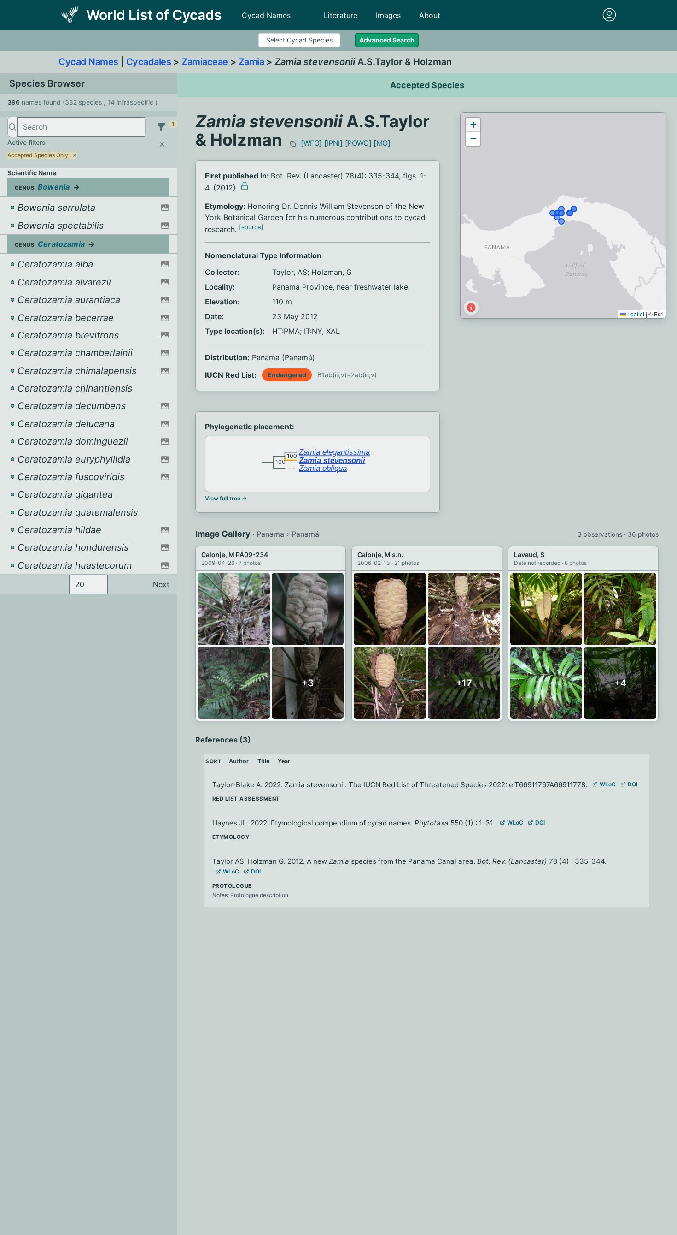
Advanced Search (386, 40)
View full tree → (226, 498)
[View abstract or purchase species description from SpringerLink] (244, 185)
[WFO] (311, 143)
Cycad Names (266, 15)
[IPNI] (333, 143)
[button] (473, 125)
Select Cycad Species (299, 40)
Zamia (251, 61)
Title (263, 761)
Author (239, 761)
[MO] (382, 143)
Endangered (287, 375)
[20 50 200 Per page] (88, 584)
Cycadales (148, 61)
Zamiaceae (204, 61)
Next (161, 584)
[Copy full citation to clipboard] (292, 143)
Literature (340, 15)
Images (388, 15)
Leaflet (635, 314)
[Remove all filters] (162, 144)
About (429, 15)
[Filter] (161, 127)
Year (284, 761)
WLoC (608, 784)
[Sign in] (609, 15)
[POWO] (358, 143)
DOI (632, 784)
